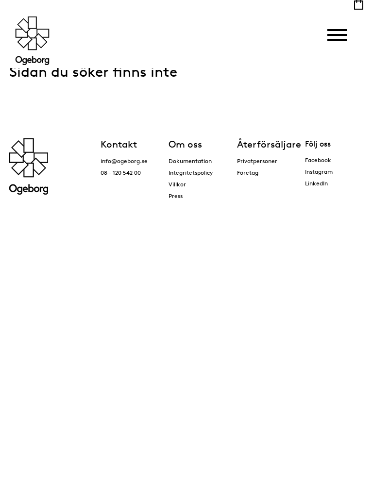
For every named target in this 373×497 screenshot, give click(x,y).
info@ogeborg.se (124, 161)
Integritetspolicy (191, 172)
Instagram (319, 171)
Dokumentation (190, 161)
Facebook (318, 160)
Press (176, 195)
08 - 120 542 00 (121, 172)
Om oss (185, 144)
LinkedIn (316, 183)
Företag (247, 172)
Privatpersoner (257, 161)
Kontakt (119, 144)
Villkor (177, 184)
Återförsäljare (269, 144)
